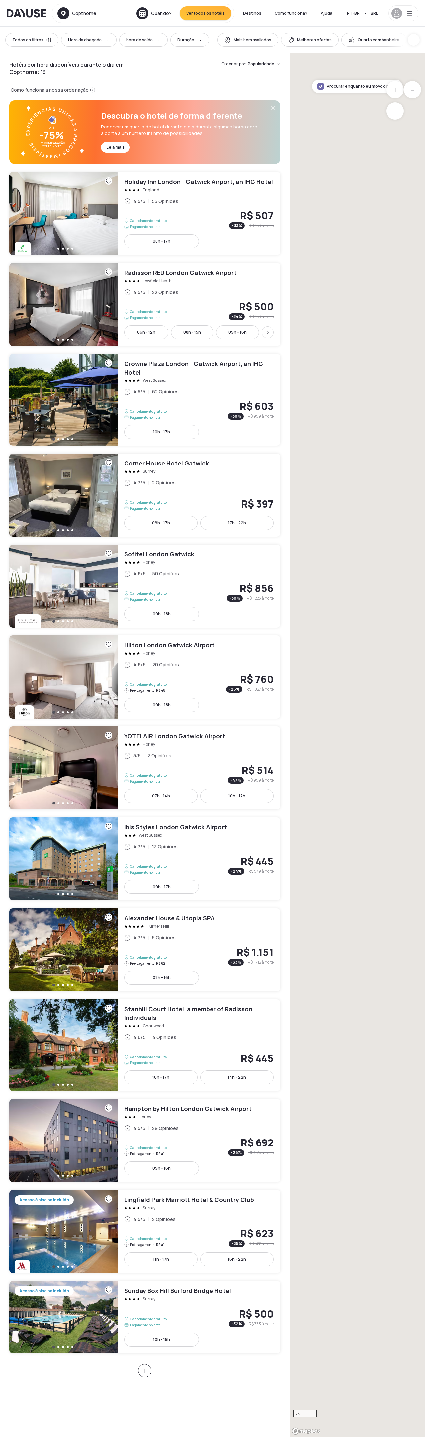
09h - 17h (161, 523)
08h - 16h (162, 977)
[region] (357, 745)
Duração (185, 39)
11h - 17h (161, 1259)
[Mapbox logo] (306, 1431)
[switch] (247, 40)
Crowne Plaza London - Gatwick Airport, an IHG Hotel (144, 400)
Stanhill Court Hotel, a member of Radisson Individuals (144, 1045)
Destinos (252, 13)
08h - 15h (192, 332)
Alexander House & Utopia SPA (144, 949)
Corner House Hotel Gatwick (144, 495)
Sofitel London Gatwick (144, 586)
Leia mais (115, 147)
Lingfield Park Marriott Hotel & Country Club (144, 1231)
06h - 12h (146, 332)
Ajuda (326, 13)
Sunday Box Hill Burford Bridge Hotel (144, 1317)
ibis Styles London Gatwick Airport (144, 858)
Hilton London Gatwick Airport (144, 676)
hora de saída (139, 39)
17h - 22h (237, 523)
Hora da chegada (85, 39)
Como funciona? (291, 13)
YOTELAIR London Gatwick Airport (144, 767)
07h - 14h (161, 796)
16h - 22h (237, 1259)
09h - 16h (237, 332)
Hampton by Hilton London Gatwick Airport (144, 1140)
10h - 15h (161, 1339)
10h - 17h (161, 432)
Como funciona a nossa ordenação (50, 90)
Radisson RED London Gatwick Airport (144, 304)
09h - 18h (162, 614)
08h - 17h (161, 241)
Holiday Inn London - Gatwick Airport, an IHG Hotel (144, 213)
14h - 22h (237, 1077)
